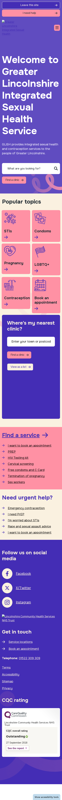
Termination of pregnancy (26, 476)
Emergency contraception (26, 508)
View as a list (18, 367)
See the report (16, 748)
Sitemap (7, 681)
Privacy (7, 688)
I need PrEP (16, 514)
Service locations (21, 642)
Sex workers (16, 482)
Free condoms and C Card (26, 470)
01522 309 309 (29, 658)
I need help (29, 13)
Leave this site (29, 5)
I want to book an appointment (29, 445)
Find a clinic (12, 180)
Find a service (21, 435)
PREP (12, 452)
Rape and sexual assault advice (29, 526)
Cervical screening (21, 464)
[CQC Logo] (15, 717)
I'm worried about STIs (23, 520)
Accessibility (10, 674)
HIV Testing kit (18, 458)
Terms (6, 667)
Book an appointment (24, 649)
